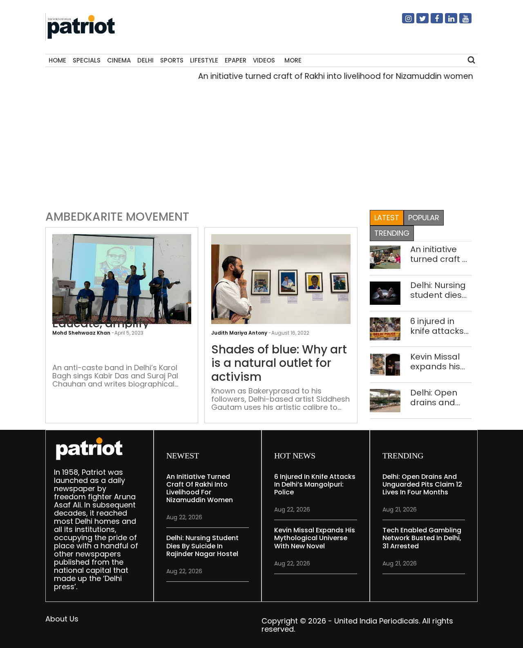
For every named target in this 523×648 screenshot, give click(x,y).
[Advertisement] (258, 143)
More (293, 60)
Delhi (145, 60)
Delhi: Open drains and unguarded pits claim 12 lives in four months (435, 397)
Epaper (235, 60)
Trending (391, 233)
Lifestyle (204, 60)
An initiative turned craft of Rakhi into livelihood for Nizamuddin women (326, 76)
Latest (386, 217)
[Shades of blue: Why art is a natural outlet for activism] (280, 285)
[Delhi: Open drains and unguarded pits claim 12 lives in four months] (385, 400)
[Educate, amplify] (121, 285)
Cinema (119, 60)
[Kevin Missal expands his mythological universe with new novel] (385, 364)
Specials (87, 60)
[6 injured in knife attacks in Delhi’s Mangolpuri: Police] (385, 328)
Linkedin (446, 21)
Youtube (460, 21)
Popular (423, 217)
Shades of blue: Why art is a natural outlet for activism (279, 363)
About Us (61, 619)
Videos (264, 60)
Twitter (417, 21)
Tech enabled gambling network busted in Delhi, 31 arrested (421, 537)
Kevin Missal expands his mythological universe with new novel (437, 361)
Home (57, 60)
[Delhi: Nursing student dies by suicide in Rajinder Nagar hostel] (385, 292)
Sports (171, 60)
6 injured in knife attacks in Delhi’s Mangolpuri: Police (437, 326)
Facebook (432, 21)
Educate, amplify (100, 323)
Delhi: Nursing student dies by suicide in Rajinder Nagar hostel (438, 290)
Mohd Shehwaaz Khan (81, 332)
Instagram (403, 21)
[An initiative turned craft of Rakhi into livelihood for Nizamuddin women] (385, 256)
